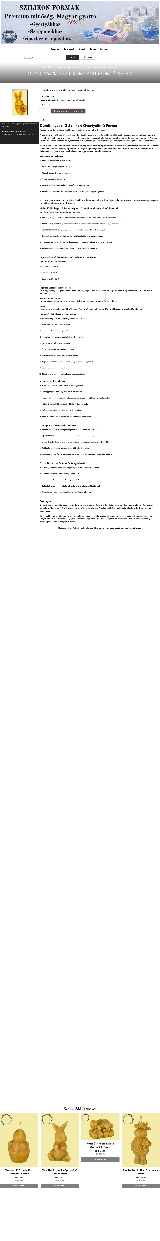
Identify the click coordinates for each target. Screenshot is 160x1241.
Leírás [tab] (43, 120)
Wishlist (76, 528)
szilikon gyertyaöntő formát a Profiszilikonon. (86, 130)
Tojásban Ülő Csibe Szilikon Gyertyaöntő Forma (19, 1172)
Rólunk (93, 49)
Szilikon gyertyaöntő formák (67, 67)
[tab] (43, 120)
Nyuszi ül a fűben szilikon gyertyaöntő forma (100, 1145)
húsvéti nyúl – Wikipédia (53, 135)
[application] (19, 133)
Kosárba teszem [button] (19, 1186)
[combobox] (42, 58)
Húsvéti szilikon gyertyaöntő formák (100, 67)
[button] (88, 57)
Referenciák (69, 49)
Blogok (82, 49)
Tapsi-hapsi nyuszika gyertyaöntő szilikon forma (59, 1172)
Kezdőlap (55, 49)
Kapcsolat (104, 49)
